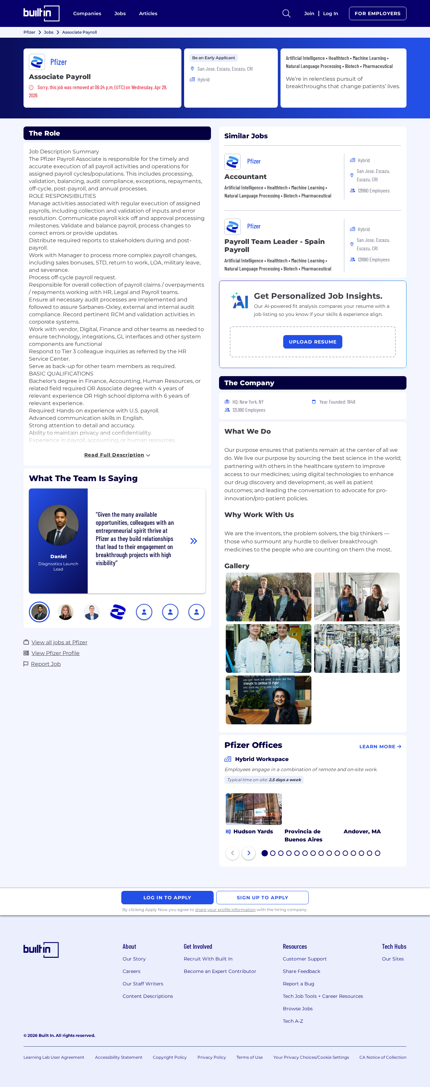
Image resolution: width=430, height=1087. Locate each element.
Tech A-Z (293, 1021)
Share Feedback (301, 971)
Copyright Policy (170, 1057)
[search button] (287, 13)
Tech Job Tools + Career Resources (323, 996)
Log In (330, 13)
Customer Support (305, 959)
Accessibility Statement (118, 1057)
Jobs (120, 13)
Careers (131, 971)
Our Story (134, 959)
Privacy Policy (212, 1057)
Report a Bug (298, 984)
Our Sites (393, 959)
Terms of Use (249, 1057)
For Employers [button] (378, 13)
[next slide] (248, 853)
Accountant (245, 177)
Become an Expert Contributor (220, 971)
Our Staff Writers (143, 984)
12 (353, 854)
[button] (39, 612)
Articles (148, 13)
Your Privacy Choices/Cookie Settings (311, 1057)
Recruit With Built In (208, 959)
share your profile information (225, 909)
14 (370, 854)
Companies (87, 13)
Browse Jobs (298, 1009)
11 (345, 854)
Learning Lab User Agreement (54, 1057)
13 (361, 854)
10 (337, 854)
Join (309, 13)
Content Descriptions (148, 996)
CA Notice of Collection (382, 1057)
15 (378, 854)
